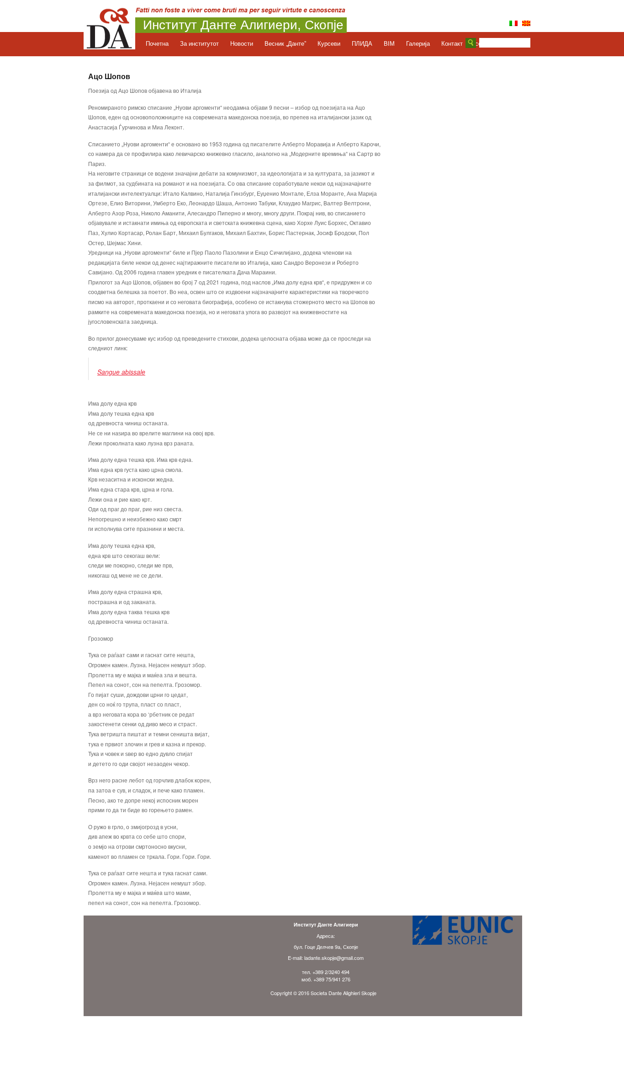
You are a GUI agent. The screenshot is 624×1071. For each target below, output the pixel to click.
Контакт (452, 43)
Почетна (157, 43)
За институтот (199, 43)
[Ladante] (109, 46)
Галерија (418, 43)
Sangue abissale (121, 371)
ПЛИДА (362, 43)
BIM (389, 43)
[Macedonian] (526, 23)
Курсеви (328, 43)
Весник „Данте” (285, 43)
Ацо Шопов (109, 76)
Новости (241, 43)
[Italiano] (513, 23)
